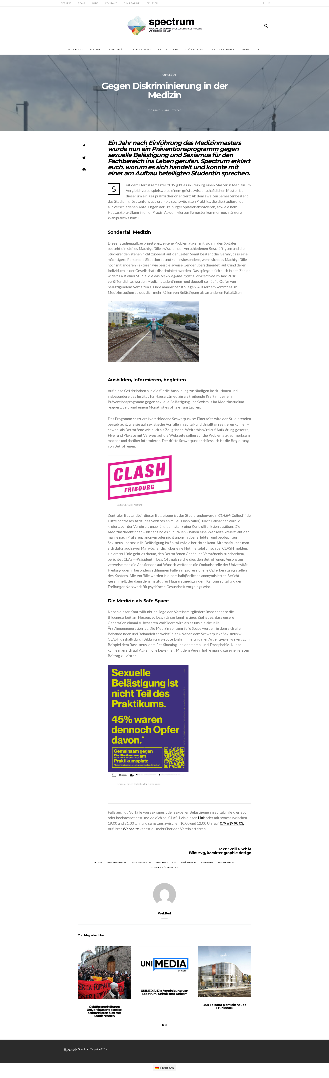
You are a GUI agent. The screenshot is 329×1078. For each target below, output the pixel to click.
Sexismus (207, 862)
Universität (115, 49)
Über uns (65, 3)
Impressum (70, 1050)
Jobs (95, 3)
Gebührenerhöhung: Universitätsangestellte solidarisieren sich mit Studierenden (104, 1011)
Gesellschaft (141, 49)
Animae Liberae (223, 49)
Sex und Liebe (168, 49)
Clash (98, 862)
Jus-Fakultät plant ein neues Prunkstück (225, 1006)
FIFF (259, 49)
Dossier (73, 49)
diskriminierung (118, 862)
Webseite (131, 829)
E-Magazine (132, 3)
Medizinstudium (166, 862)
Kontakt (111, 3)
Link (201, 818)
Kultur (95, 49)
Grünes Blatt (195, 49)
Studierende (226, 862)
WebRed (164, 913)
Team (81, 3)
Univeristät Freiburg (165, 867)
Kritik (245, 49)
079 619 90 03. (232, 823)
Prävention (189, 862)
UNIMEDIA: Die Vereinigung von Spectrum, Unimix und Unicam (164, 992)
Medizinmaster (142, 862)
